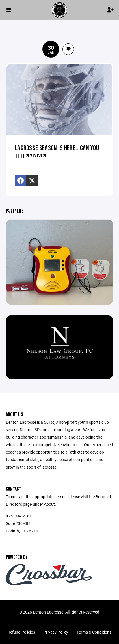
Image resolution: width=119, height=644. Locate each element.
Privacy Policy (55, 632)
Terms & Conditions (94, 632)
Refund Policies (21, 632)
